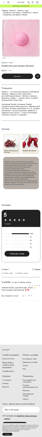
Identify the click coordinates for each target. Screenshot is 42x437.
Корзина (37, 2)
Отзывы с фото (8, 273)
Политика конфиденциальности (30, 386)
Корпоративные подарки (28, 395)
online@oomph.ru (8, 371)
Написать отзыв (17, 253)
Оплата (25, 365)
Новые (37, 269)
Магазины (26, 390)
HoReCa (25, 399)
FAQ (24, 369)
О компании (6, 380)
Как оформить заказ (30, 359)
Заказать (17, 76)
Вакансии (5, 387)
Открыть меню (4, 2)
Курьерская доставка (30, 362)
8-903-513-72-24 (8, 359)
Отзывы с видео (23, 273)
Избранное (32, 2)
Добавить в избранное (37, 76)
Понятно (7, 434)
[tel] (28, 2)
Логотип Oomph (21, 2)
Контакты (5, 383)
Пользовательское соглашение (29, 381)
